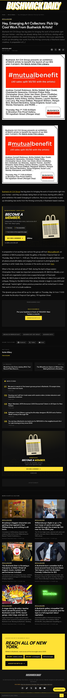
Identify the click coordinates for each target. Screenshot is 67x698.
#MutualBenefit (53, 252)
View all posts (6, 355)
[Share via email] (59, 49)
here (52, 264)
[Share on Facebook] (51, 49)
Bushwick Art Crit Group (11, 192)
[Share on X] (55, 49)
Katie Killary (7, 352)
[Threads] (36, 688)
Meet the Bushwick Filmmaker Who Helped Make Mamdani (36, 684)
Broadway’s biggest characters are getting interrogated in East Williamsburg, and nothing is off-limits (16, 526)
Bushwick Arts (48, 334)
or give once (33, 473)
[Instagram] (22, 688)
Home (3, 14)
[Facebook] (40, 688)
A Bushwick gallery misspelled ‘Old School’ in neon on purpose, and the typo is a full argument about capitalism (49, 611)
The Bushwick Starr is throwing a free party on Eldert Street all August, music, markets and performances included (15, 569)
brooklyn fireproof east (11, 334)
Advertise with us (16, 663)
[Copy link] (63, 49)
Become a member (15, 238)
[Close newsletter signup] (65, 695)
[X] (31, 688)
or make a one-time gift (11, 242)
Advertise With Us (33, 318)
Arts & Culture (11, 14)
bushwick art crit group (31, 334)
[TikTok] (27, 688)
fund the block (59, 689)
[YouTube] (44, 688)
